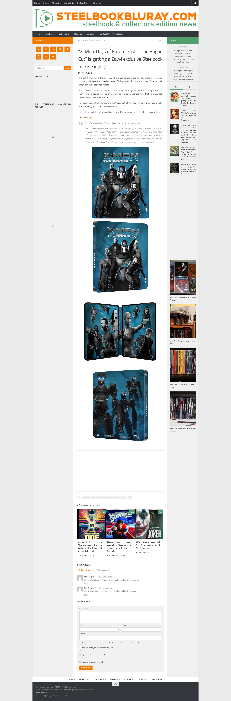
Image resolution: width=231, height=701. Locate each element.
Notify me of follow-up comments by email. (95, 655)
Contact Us (69, 3)
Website (82, 634)
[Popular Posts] (189, 87)
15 (133, 512)
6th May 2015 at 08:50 (104, 577)
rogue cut (94, 497)
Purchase (49, 34)
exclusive (86, 497)
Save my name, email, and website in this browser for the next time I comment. (110, 643)
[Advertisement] (120, 471)
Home (37, 3)
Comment (83, 609)
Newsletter (118, 34)
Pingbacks (103, 570)
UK (104, 40)
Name (82, 625)
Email (124, 625)
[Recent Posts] (176, 87)
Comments (87, 570)
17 (162, 512)
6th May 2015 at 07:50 (104, 588)
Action (81, 40)
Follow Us (82, 3)
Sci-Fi (98, 40)
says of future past (105, 497)
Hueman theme (65, 696)
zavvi (129, 497)
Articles (90, 34)
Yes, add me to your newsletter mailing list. (97, 648)
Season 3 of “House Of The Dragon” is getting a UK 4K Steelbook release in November (188, 169)
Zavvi (91, 117)
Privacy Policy (41, 692)
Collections (64, 34)
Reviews (78, 34)
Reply (86, 584)
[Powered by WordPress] (45, 696)
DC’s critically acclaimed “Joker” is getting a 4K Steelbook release (148, 545)
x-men (123, 497)
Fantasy (90, 40)
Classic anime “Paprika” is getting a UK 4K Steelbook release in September (188, 115)
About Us (56, 3)
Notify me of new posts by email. (91, 662)
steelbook (116, 497)
